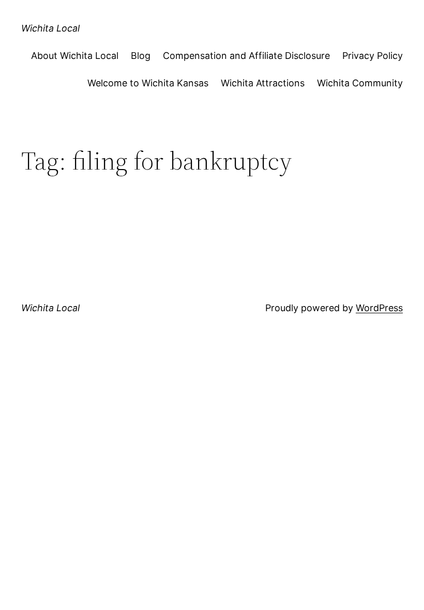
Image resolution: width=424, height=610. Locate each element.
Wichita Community (360, 83)
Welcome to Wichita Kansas (147, 83)
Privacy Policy (372, 55)
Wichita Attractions (263, 83)
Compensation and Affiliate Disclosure (246, 55)
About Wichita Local (74, 55)
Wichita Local (50, 28)
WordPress (379, 307)
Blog (140, 55)
